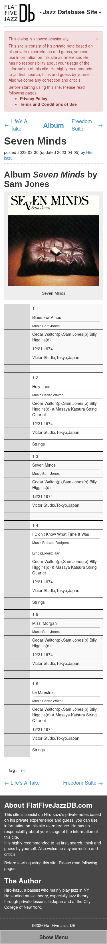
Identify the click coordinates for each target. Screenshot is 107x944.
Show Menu (53, 937)
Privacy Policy (33, 98)
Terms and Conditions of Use (48, 104)
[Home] (19, 12)
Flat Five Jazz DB (59, 925)
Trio (22, 770)
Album (53, 125)
